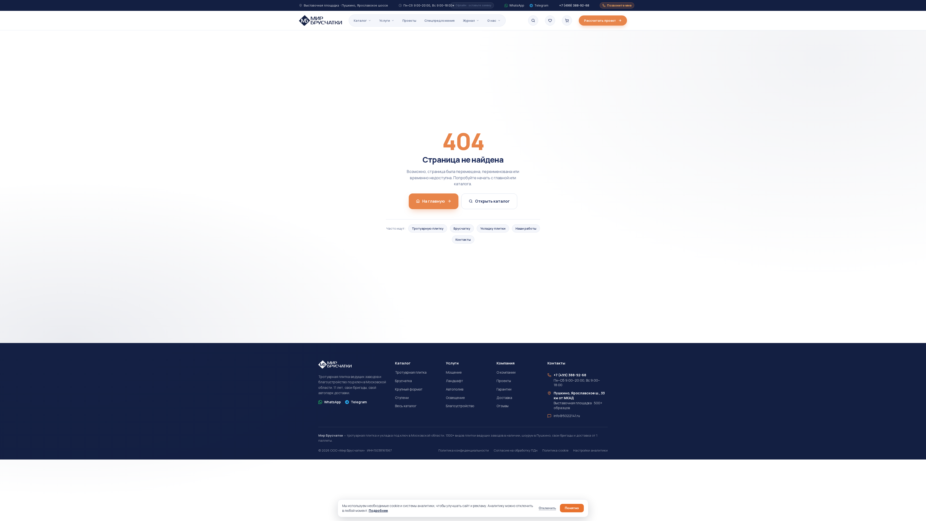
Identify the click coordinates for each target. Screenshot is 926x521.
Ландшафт (454, 380)
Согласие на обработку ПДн (516, 450)
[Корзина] (567, 20)
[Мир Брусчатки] (320, 20)
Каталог (360, 20)
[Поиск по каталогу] (533, 20)
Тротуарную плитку (427, 228)
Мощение (454, 372)
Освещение (455, 397)
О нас (491, 20)
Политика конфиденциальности (463, 450)
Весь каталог (405, 406)
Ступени (402, 397)
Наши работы (526, 228)
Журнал (469, 20)
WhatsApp (332, 402)
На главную (433, 201)
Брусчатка (403, 380)
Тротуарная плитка (411, 372)
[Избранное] (550, 20)
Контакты (463, 239)
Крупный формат (408, 389)
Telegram (359, 402)
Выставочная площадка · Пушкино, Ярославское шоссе (346, 5)
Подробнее (378, 510)
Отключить (547, 508)
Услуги (384, 20)
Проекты (409, 20)
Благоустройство (460, 406)
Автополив (454, 389)
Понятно (572, 508)
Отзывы (503, 406)
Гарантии (504, 389)
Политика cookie (555, 450)
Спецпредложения (439, 20)
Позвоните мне (619, 5)
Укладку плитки (492, 228)
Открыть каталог (492, 201)
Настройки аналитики (590, 450)
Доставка (504, 397)
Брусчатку (462, 228)
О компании (506, 372)
